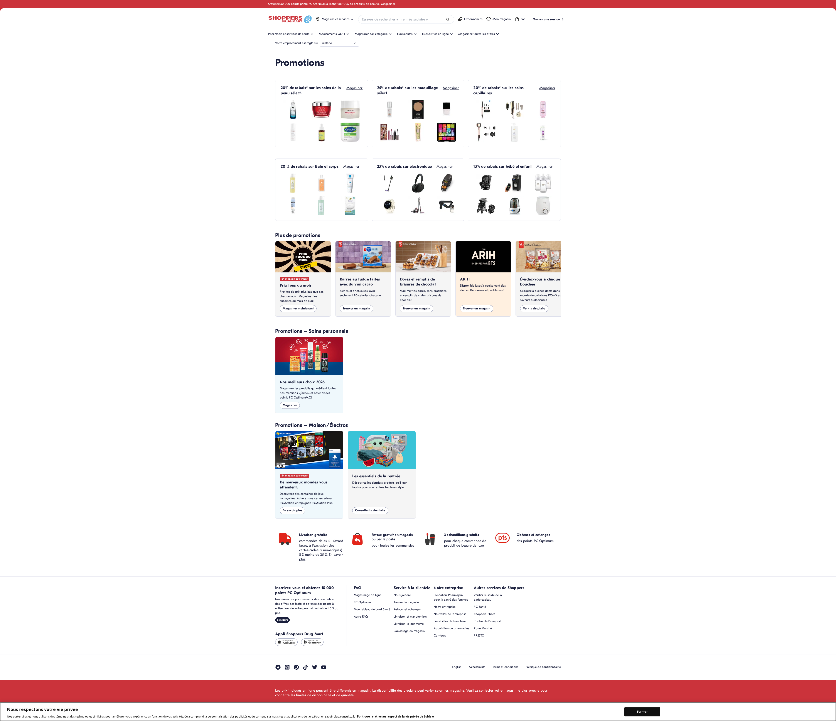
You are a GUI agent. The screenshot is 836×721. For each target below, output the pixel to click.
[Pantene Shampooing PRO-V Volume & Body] (543, 132)
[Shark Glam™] (514, 109)
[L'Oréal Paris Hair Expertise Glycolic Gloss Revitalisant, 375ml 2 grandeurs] (543, 109)
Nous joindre (402, 595)
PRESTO (479, 635)
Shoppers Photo (484, 614)
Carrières (440, 635)
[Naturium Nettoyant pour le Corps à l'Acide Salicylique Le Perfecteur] (321, 205)
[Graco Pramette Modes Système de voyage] (486, 205)
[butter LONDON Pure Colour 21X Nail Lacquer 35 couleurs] (446, 109)
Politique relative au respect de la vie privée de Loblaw (395, 716)
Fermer (642, 712)
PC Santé (480, 607)
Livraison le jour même (409, 624)
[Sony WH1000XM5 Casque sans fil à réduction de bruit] (418, 183)
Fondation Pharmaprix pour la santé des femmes (451, 597)
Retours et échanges (407, 609)
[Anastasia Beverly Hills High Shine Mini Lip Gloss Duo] (389, 132)
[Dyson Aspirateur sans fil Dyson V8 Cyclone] (389, 183)
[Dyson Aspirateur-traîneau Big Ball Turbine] (418, 205)
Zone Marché (483, 628)
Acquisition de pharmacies (451, 628)
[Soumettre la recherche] (447, 19)
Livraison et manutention (410, 616)
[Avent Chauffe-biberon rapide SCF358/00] (543, 205)
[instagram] (287, 667)
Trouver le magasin (406, 602)
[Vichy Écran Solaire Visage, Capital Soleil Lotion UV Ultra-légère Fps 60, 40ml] (321, 183)
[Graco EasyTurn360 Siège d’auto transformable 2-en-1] (486, 183)
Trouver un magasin (356, 308)
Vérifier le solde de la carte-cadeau (488, 597)
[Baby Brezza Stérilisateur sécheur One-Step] (514, 205)
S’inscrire (282, 619)
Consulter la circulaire (370, 510)
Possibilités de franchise (450, 621)
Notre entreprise (444, 607)
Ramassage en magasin (409, 631)
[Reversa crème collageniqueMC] (350, 109)
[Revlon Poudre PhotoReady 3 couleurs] (418, 109)
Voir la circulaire (534, 308)
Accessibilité (477, 667)
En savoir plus (292, 510)
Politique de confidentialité (543, 667)
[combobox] (406, 19)
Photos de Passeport (487, 621)
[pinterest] (296, 667)
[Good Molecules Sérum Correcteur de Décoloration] (321, 132)
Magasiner (388, 4)
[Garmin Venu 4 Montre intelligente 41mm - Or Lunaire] (389, 205)
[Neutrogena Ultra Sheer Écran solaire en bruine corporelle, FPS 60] (293, 205)
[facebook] (278, 667)
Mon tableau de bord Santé (372, 609)
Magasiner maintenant (298, 308)
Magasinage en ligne (368, 595)
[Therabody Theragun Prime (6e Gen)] (446, 205)
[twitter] (314, 667)
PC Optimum (362, 602)
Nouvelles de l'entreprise (450, 614)
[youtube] (324, 667)
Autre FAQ (361, 616)
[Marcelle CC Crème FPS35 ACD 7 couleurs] (389, 109)
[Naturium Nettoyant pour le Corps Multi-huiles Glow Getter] (293, 183)
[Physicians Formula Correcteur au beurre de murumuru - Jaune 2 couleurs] (418, 132)
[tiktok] (305, 667)
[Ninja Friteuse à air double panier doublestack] (446, 183)
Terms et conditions (505, 667)
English (457, 667)
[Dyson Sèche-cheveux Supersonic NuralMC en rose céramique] (486, 132)
